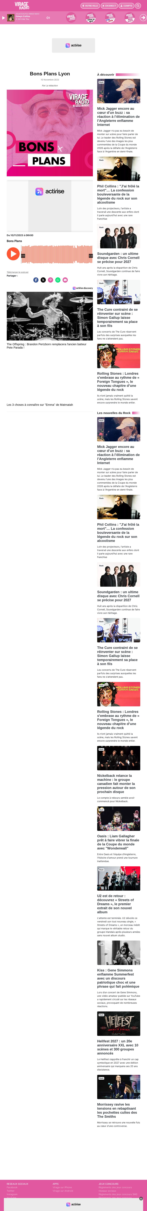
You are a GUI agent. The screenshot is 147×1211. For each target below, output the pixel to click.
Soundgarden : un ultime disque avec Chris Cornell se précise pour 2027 (118, 258)
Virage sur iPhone (62, 1187)
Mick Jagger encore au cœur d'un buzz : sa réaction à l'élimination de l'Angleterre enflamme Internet (118, 117)
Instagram (12, 1194)
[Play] (4, 18)
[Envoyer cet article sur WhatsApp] (57, 281)
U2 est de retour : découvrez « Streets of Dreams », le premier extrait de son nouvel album (115, 904)
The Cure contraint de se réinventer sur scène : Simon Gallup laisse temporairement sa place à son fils (117, 318)
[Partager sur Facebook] (35, 281)
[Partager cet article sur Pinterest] (50, 281)
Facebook (12, 1187)
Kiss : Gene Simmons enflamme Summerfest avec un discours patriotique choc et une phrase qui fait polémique (118, 978)
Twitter (10, 1190)
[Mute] (48, 18)
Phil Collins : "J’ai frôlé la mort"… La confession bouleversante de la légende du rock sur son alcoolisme (118, 194)
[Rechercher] (138, 6)
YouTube (11, 1197)
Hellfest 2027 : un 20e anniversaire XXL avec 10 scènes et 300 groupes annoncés (117, 1047)
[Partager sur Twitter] (42, 281)
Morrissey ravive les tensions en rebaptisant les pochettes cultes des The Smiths (117, 1110)
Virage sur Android (63, 1190)
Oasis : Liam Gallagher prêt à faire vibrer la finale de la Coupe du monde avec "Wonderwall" (118, 842)
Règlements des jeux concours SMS (118, 1194)
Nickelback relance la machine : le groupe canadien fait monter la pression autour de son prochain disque (116, 784)
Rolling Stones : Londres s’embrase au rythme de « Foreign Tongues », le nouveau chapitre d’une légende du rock (118, 382)
